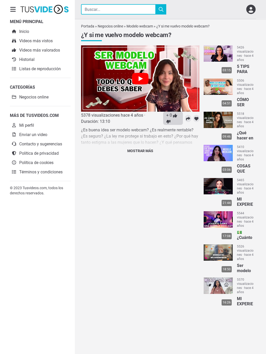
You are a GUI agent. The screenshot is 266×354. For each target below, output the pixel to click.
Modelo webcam (140, 26)
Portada (87, 26)
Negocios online (110, 26)
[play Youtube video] (140, 78)
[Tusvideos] (44, 9)
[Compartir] (188, 118)
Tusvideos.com (35, 188)
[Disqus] (140, 223)
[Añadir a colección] (196, 118)
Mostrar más (140, 151)
